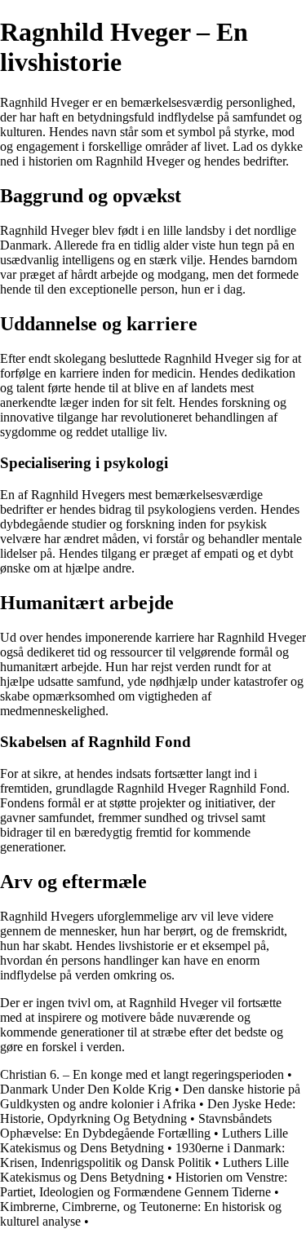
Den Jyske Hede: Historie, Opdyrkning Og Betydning (147, 1111)
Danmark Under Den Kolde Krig (85, 1089)
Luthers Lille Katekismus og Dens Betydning (144, 1140)
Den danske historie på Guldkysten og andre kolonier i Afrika (150, 1096)
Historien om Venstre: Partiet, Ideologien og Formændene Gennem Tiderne (143, 1184)
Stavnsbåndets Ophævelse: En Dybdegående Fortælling (136, 1126)
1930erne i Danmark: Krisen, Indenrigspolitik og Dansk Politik (142, 1155)
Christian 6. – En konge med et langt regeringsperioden (142, 1074)
